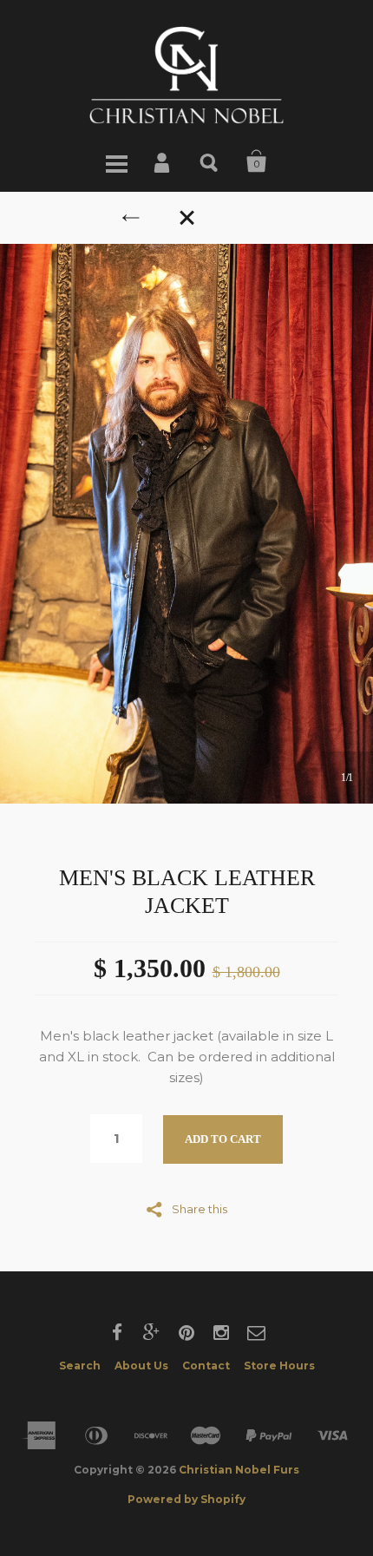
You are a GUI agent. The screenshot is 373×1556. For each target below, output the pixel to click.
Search (210, 161)
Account (163, 161)
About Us (141, 1365)
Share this (199, 1208)
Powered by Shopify (186, 1499)
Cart (256, 161)
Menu (116, 161)
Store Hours (279, 1365)
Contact (206, 1365)
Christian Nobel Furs (239, 1469)
